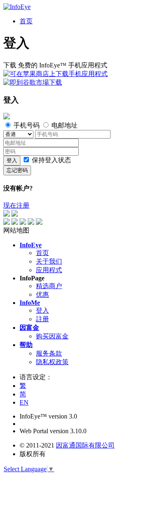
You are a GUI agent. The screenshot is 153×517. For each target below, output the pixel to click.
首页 (42, 252)
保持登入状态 (51, 160)
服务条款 (49, 353)
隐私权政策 (52, 361)
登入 (12, 160)
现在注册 (16, 205)
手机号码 (26, 125)
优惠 (42, 294)
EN (24, 402)
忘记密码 (17, 170)
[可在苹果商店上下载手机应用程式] (55, 73)
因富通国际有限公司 (85, 445)
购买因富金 (52, 336)
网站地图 (16, 230)
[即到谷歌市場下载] (32, 82)
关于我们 (49, 261)
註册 (42, 319)
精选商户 (49, 285)
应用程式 (49, 269)
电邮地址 (64, 125)
